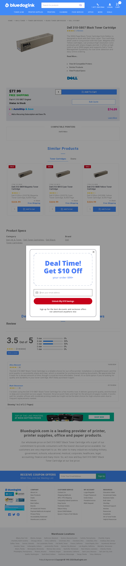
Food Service (78, 12)
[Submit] (80, 5)
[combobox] (63, 5)
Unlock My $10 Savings (63, 301)
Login (109, 7)
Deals (109, 12)
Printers (51, 12)
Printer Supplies (35, 12)
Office (91, 12)
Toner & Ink (19, 12)
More (100, 12)
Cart (117, 5)
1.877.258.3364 (98, 7)
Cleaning (63, 12)
